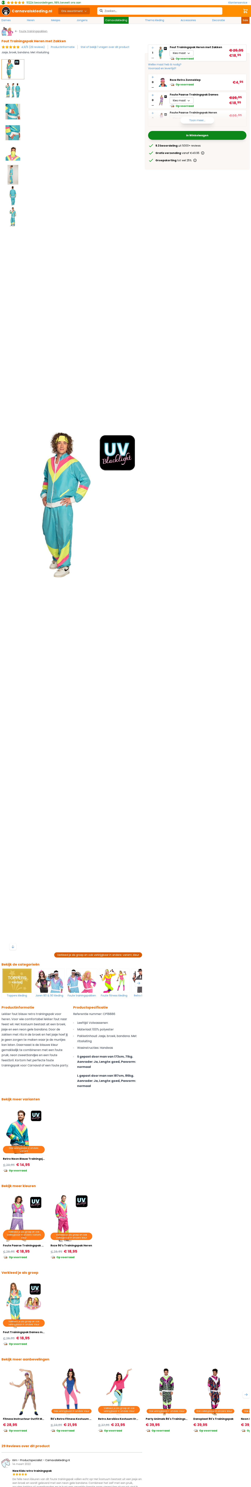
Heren (31, 20)
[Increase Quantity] (153, 48)
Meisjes (55, 20)
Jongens (82, 20)
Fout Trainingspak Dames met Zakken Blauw (34, 1332)
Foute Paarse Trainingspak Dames (194, 94)
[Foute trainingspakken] (81, 981)
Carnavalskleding (116, 20)
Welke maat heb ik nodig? (164, 64)
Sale (245, 20)
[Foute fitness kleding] (114, 981)
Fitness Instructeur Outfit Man (24, 1419)
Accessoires (188, 20)
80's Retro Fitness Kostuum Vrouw (74, 1419)
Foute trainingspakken (82, 995)
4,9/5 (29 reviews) (33, 47)
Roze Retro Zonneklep (185, 80)
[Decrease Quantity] (153, 58)
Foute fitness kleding (114, 995)
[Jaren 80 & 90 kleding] (49, 981)
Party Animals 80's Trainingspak (168, 1419)
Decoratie (218, 20)
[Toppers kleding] (17, 981)
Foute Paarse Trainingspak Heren (26, 1245)
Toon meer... (197, 120)
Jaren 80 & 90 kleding (49, 995)
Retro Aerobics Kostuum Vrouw (120, 1419)
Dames (6, 20)
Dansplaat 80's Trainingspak (213, 1419)
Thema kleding (154, 20)
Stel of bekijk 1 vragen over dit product (105, 47)
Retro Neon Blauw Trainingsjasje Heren (30, 1159)
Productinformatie (63, 47)
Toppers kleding (17, 995)
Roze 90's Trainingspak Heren (71, 1245)
